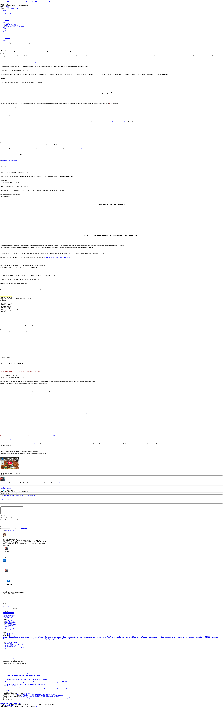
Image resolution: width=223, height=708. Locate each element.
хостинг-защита (24, 637)
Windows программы (192, 637)
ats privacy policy (24, 528)
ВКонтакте (7, 37)
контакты (19, 703)
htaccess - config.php (43, 639)
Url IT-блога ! (5, 523)
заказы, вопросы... (60, 482)
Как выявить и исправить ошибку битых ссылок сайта (11, 501)
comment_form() (27, 693)
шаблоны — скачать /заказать (11, 645)
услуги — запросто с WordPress (11, 642)
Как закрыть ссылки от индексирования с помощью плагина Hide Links (14, 497)
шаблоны (15, 637)
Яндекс (144, 637)
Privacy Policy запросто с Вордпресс (10, 530)
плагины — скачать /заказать (11, 643)
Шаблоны (7, 23)
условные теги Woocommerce (11, 649)
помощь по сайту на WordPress (10, 45)
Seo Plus (5, 15)
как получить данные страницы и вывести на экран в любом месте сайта (19, 652)
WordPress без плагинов (10, 18)
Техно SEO (5, 10)
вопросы (18, 658)
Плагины (5, 22)
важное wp (138, 637)
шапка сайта (7, 637)
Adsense (72, 639)
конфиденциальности (9, 705)
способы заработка (48, 637)
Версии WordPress (8, 623)
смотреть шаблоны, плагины (10, 24)
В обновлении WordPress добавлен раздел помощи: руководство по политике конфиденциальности (44, 695)
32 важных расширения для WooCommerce (13, 650)
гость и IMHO (129, 637)
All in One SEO (63, 639)
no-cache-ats (33, 62)
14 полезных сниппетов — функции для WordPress (15, 647)
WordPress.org (11, 439)
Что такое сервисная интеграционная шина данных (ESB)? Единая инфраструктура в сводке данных (37, 694)
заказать (4, 40)
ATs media (5, 31)
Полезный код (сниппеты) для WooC (12, 651)
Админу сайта (158, 637)
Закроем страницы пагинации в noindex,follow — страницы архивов (38, 699)
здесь (25, 363)
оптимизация (89, 637)
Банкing (150, 637)
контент (97, 637)
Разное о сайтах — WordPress (11, 628)
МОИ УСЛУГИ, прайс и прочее (9, 658)
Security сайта (8, 639)
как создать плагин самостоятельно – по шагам (14, 644)
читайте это (81, 148)
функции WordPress (9, 11)
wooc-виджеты (179, 637)
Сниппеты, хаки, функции (10, 12)
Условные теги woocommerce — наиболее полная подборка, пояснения (19, 597)
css (57, 639)
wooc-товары (168, 637)
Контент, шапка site (9, 14)
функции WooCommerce (10, 634)
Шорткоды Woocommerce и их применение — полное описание (17, 600)
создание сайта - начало (63, 637)
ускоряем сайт (35, 637)
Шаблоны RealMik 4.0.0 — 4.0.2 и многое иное (14, 26)
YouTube (6, 35)
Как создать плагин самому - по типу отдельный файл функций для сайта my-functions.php (18, 495)
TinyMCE (203, 637)
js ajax (33, 639)
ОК (36, 706)
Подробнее (7, 690)
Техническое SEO (8, 620)
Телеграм (7, 34)
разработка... (66, 482)
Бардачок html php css (9, 13)
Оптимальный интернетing (10, 629)
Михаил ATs (11, 47)
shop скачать (5, 27)
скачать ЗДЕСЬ (52, 435)
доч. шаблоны (119, 637)
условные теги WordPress (10, 646)
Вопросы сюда (8, 33)
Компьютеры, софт (9, 30)
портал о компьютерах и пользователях (10, 666)
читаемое (5, 28)
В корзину (41, 678)
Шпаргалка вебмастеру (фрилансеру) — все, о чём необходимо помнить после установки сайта (24, 596)
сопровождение (17, 43)
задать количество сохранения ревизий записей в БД (114, 121)
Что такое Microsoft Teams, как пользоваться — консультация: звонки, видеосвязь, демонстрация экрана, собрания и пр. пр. (51, 697)
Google (52, 639)
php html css (17, 639)
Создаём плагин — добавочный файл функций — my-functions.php (57, 257)
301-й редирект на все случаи (11, 648)
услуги (4, 21)
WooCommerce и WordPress (10, 19)
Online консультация (113, 413)
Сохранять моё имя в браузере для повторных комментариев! (14, 521)
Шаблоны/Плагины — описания (11, 627)
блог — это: (7, 38)
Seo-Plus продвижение (9, 621)
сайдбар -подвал (78, 637)
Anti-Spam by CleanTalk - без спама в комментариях (10, 499)
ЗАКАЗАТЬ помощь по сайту (12, 8)
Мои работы (7, 32)
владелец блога (13, 481)
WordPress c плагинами (9, 16)
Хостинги (7, 20)
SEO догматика (212, 637)
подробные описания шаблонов (11, 25)
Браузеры (7, 29)
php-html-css (26, 639)
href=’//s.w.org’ (36, 443)
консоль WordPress (106, 637)
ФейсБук (7, 39)
